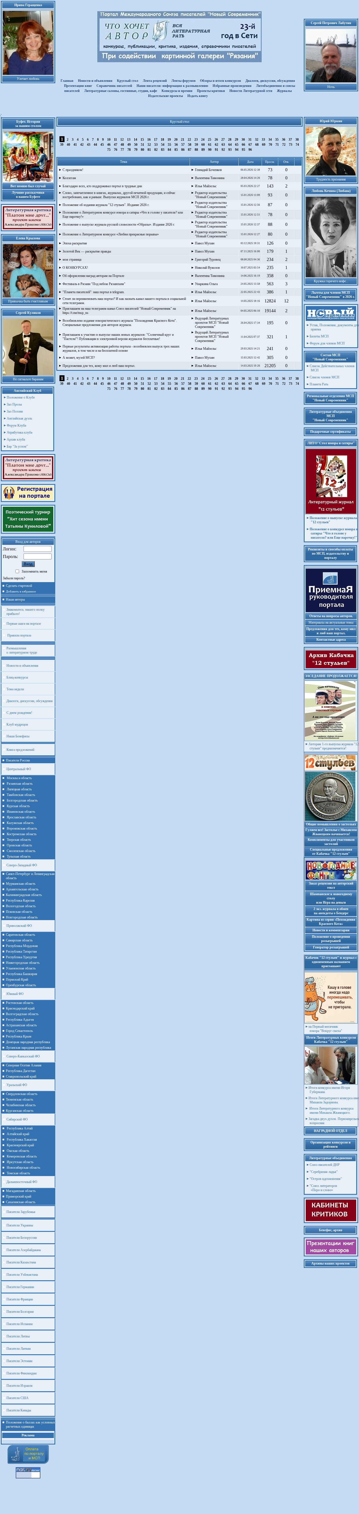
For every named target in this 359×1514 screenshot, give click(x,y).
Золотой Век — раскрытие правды (87, 251)
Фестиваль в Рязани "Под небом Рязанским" (94, 284)
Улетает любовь (28, 79)
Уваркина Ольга (206, 284)
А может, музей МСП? (79, 358)
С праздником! (73, 170)
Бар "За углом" (17, 446)
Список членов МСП (324, 377)
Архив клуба (16, 439)
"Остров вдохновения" (326, 1179)
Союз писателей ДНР (325, 1165)
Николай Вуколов (207, 268)
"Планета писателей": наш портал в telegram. (94, 292)
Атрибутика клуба (19, 432)
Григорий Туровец (207, 259)
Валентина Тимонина (209, 178)
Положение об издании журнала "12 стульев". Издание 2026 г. (106, 205)
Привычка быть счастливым (28, 301)
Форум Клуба (16, 425)
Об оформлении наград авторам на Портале (93, 276)
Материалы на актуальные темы (331, 622)
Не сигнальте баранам (28, 379)
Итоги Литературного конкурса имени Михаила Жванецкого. (331, 1110)
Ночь (331, 87)
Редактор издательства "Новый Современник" (211, 195)
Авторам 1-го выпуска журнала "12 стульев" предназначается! (334, 746)
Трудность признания (331, 179)
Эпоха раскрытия (75, 243)
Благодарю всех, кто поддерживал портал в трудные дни (102, 186)
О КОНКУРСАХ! (75, 268)
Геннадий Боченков (208, 170)
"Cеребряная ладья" (324, 1172)
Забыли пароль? (14, 578)
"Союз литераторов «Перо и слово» (323, 1188)
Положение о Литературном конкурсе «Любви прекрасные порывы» (111, 234)
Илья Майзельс (206, 186)
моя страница (72, 259)
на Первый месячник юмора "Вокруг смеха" (325, 1029)
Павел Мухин (204, 243)
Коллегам (69, 178)
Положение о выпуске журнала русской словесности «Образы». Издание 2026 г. (119, 224)
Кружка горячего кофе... (331, 281)
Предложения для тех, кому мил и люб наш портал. (99, 366)
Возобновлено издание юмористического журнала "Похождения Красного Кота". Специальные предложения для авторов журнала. (120, 323)
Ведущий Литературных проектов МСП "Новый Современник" (212, 322)
